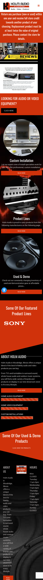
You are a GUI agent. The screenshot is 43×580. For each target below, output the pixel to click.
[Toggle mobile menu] (39, 6)
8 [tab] (32, 342)
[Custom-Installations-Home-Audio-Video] (21, 120)
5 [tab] (23, 342)
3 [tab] (17, 342)
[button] (4, 290)
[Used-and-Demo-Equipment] (21, 236)
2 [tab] (14, 342)
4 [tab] (20, 342)
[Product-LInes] (21, 178)
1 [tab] (10, 342)
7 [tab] (29, 342)
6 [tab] (26, 342)
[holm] (19, 44)
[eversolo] (19, 65)
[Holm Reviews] (19, 55)
